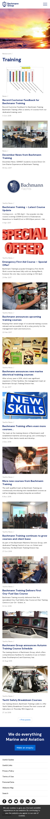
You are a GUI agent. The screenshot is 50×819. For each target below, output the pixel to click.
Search (5, 793)
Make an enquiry (25, 747)
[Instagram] (22, 801)
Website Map (8, 788)
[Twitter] (10, 801)
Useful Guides (8, 760)
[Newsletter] (33, 801)
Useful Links (7, 765)
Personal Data (8, 782)
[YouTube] (16, 801)
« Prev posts (25, 719)
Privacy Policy (8, 771)
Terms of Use (8, 776)
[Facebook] (4, 801)
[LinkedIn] (28, 801)
